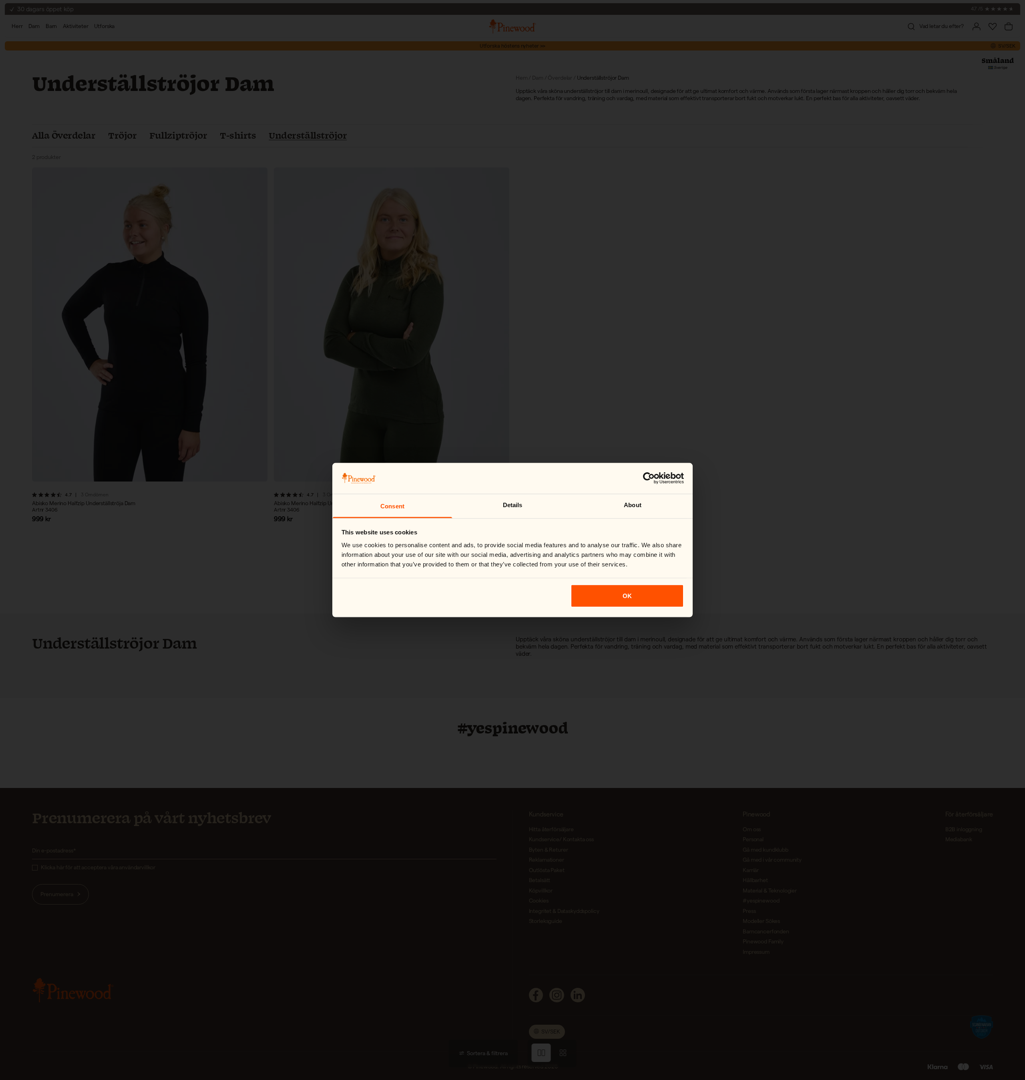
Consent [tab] (392, 505)
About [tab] (632, 504)
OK (627, 595)
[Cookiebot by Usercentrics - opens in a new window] (649, 478)
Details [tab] (513, 504)
